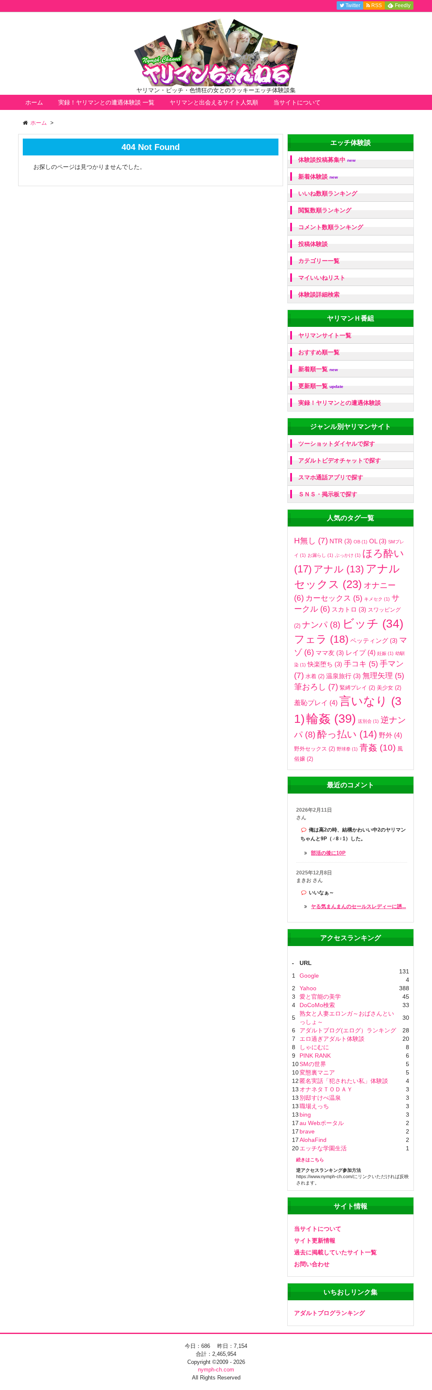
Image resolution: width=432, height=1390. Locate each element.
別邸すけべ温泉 (320, 1097)
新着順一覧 (318, 369)
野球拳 (347, 748)
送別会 (368, 721)
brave (307, 1131)
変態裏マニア (317, 1072)
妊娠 (385, 653)
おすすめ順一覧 (319, 352)
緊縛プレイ (357, 687)
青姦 (377, 748)
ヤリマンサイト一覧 (324, 335)
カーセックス (333, 598)
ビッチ (372, 623)
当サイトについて (297, 102)
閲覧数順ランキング (324, 210)
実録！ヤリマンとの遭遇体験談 (339, 403)
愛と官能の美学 (320, 996)
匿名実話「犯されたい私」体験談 (344, 1080)
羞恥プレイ (316, 702)
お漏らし (320, 555)
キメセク (377, 598)
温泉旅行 (343, 675)
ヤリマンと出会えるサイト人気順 (214, 102)
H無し (311, 540)
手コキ (361, 664)
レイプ (360, 652)
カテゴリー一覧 (319, 261)
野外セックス (314, 749)
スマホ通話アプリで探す (330, 477)
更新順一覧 (320, 386)
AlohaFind (313, 1139)
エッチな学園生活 (323, 1148)
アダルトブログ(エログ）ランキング (348, 1030)
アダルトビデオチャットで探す (339, 460)
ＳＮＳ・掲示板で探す (327, 494)
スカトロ (349, 609)
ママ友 (330, 652)
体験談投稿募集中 (327, 160)
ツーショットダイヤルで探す (336, 443)
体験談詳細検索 (319, 294)
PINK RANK (315, 1055)
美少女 (389, 687)
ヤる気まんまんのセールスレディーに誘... (358, 906)
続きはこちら (310, 1159)
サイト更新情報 (314, 1240)
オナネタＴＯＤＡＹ (326, 1089)
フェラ (321, 639)
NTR (340, 541)
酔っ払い (347, 734)
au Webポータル (322, 1123)
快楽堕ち (325, 664)
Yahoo (308, 988)
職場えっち (314, 1106)
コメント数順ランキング (330, 227)
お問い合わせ (311, 1264)
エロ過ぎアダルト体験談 (332, 1038)
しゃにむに (314, 1047)
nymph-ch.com (216, 1369)
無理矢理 (383, 675)
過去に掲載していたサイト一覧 (335, 1252)
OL (377, 541)
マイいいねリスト (322, 278)
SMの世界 (313, 1064)
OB (360, 541)
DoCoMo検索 (317, 1005)
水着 (314, 676)
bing (305, 1114)
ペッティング (373, 640)
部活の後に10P (328, 853)
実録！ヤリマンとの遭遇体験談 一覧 (106, 102)
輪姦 (331, 718)
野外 (390, 735)
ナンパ (321, 624)
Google (309, 975)
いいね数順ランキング (327, 193)
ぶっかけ (348, 555)
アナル (338, 569)
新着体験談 (318, 177)
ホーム (34, 102)
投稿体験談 (313, 244)
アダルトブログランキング (329, 1313)
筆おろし (316, 686)
